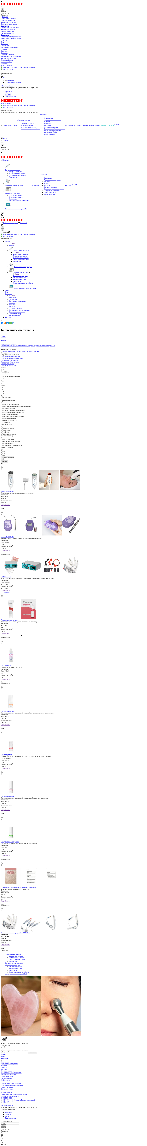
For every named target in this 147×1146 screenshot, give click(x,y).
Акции (3, 1056)
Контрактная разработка (9, 1074)
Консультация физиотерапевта (11, 1073)
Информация (5, 1080)
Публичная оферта (7, 1087)
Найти (3, 1125)
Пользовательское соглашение (11, 1083)
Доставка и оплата (7, 1089)
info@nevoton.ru (7, 86)
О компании (5, 1062)
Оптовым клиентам (7, 1071)
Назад (13, 243)
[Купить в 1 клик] (2, 467)
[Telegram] (13, 323)
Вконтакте (8, 91)
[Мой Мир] (7, 323)
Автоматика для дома (20, 276)
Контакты (4, 1069)
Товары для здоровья (8, 351)
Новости (4, 1065)
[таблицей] (5, 367)
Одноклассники (10, 96)
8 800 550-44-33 (6, 65)
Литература (35, 351)
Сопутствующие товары (23, 351)
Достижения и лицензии (9, 1064)
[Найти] (2, 9)
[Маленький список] (1, 369)
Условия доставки (7, 1092)
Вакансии (4, 1067)
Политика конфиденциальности (12, 1085)
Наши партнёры (6, 1078)
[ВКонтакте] (2, 323)
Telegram (8, 93)
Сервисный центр (7, 1076)
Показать (4, 461)
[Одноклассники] (5, 323)
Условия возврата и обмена (10, 1096)
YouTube (8, 95)
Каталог (11, 245)
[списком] (3, 367)
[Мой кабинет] (2, 215)
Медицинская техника (20, 254)
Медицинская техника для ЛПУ (44, 346)
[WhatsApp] (10, 323)
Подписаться (32, 1053)
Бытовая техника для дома (10, 346)
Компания (12, 297)
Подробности (5, 505)
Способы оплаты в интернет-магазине (14, 1094)
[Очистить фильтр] (2, 459)
